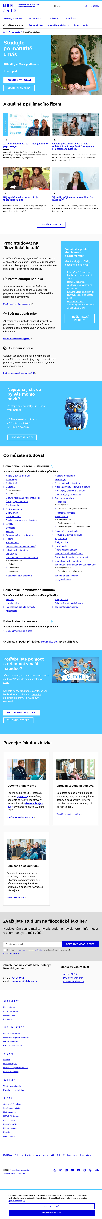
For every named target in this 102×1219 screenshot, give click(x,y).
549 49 (18, 978)
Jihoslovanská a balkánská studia (22, 557)
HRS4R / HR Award (11, 1116)
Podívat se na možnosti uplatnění (18, 373)
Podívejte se (49, 641)
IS (64, 1155)
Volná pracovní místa (12, 1086)
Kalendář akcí (9, 1007)
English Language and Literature (21, 520)
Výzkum (8, 1053)
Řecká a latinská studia (66, 550)
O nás (7, 1098)
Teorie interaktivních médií (67, 576)
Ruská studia (61, 546)
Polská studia (61, 516)
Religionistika (61, 542)
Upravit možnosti (15, 1201)
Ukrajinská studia (63, 579)
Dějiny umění (12, 513)
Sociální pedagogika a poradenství (71, 557)
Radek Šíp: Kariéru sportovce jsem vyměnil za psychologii (79, 285)
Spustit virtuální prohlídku (68, 814)
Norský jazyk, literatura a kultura (70, 491)
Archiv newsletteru (11, 953)
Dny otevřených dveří (73, 978)
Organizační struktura (12, 1104)
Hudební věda (12, 543)
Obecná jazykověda (64, 498)
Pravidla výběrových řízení (14, 1090)
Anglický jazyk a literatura (18, 476)
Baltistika (10, 487)
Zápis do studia (81, 25)
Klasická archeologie (65, 476)
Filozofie (10, 531)
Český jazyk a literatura (17, 501)
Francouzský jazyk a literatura (20, 535)
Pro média (7, 1019)
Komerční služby (10, 1124)
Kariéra (9, 1080)
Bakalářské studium (11, 1033)
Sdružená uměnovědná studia (69, 553)
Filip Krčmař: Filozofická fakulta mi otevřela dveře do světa (80, 275)
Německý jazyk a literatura (67, 483)
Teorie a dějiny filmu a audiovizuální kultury (75, 565)
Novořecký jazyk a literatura (68, 494)
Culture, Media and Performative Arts (23, 498)
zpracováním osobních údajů (31, 950)
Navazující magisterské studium (16, 1037)
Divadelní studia (13, 516)
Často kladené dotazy (58, 25)
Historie (9, 539)
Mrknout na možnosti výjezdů (16, 338)
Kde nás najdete (10, 1128)
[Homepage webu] (21, 7)
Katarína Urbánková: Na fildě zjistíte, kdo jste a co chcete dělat (80, 295)
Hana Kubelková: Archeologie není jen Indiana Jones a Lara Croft (80, 305)
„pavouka (36, 694)
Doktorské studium (11, 1041)
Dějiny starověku (14, 509)
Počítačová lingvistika (65, 513)
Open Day (22, 796)
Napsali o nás (9, 1015)
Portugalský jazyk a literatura (68, 535)
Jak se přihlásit (36, 25)
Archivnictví (11, 483)
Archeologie (11, 479)
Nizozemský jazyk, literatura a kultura (72, 487)
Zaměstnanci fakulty (11, 1108)
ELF (52, 1155)
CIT (58, 1155)
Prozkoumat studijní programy (17, 304)
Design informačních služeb (19, 631)
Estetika (10, 524)
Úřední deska (9, 1136)
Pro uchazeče (13, 1027)
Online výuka (85, 1155)
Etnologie (10, 528)
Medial (45, 1155)
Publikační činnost (10, 1072)
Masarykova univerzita (19, 1170)
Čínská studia (12, 505)
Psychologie (61, 538)
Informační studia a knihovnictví (20, 546)
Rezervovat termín (15, 897)
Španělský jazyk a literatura (68, 561)
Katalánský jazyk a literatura (19, 576)
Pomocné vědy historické (67, 531)
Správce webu (9, 1173)
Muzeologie (60, 479)
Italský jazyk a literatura (17, 550)
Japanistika (11, 554)
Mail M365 (7, 1155)
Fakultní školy (9, 1120)
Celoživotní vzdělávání (12, 1045)
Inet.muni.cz (72, 1155)
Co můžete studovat (13, 25)
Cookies (21, 1173)
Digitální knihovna (32, 1155)
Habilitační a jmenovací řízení (15, 1068)
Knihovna (19, 1155)
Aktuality (11, 1001)
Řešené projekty (10, 1064)
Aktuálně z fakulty (10, 1011)
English (95, 6)
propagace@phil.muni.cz (24, 981)
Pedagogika (60, 502)
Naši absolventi (9, 1112)
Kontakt (6, 1132)
